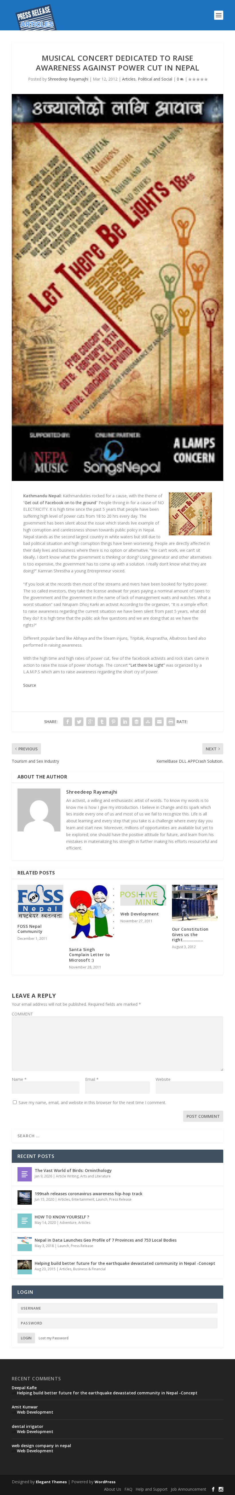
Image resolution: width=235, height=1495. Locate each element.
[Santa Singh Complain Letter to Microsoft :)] (92, 913)
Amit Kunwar (25, 1407)
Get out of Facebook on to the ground (60, 502)
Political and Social (155, 79)
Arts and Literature (95, 1176)
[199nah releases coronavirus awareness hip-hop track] (24, 1197)
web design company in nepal (41, 1445)
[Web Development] (143, 895)
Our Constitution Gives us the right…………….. (190, 934)
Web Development (139, 914)
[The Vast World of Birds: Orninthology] (24, 1174)
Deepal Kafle (24, 1387)
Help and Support (152, 1489)
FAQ (128, 1489)
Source (29, 685)
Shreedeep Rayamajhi (68, 79)
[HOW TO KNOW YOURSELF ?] (24, 1221)
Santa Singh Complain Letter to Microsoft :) (89, 954)
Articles (129, 79)
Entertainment (83, 1199)
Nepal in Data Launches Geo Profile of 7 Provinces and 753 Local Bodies (106, 1240)
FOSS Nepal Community (30, 928)
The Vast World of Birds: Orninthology (73, 1170)
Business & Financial (89, 1269)
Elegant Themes (51, 1481)
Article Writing (67, 1176)
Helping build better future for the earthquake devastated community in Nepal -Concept (125, 1263)
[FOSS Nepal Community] (40, 901)
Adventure (68, 1222)
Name (19, 1079)
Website (163, 1079)
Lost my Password (53, 1338)
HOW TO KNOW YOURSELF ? (62, 1217)
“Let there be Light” (147, 665)
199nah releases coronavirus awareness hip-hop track (88, 1193)
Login (26, 1338)
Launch (101, 1199)
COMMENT (22, 1014)
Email (92, 1079)
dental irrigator (27, 1426)
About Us (112, 1489)
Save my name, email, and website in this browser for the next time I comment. (92, 1102)
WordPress (105, 1481)
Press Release (120, 1199)
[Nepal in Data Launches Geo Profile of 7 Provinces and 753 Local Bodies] (24, 1244)
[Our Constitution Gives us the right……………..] (195, 903)
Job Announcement (188, 1489)
